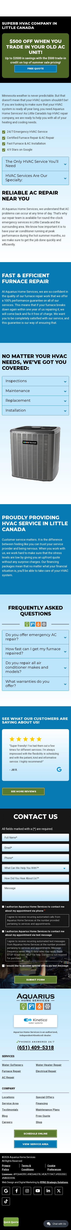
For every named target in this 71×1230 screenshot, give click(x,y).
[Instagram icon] (27, 1191)
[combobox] (35, 868)
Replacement (18, 400)
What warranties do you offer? (27, 683)
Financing (42, 1103)
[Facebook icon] (16, 1191)
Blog (5, 1116)
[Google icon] (6, 1191)
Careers (7, 1122)
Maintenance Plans (48, 1109)
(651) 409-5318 (35, 1048)
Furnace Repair (11, 1071)
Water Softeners (12, 1065)
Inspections (16, 381)
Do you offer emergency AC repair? (30, 637)
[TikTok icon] (6, 1201)
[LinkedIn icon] (48, 1191)
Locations (8, 1097)
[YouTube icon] (38, 1191)
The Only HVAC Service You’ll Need (31, 163)
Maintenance (17, 391)
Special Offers (45, 1097)
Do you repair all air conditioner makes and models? (26, 667)
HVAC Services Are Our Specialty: (26, 177)
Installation (15, 410)
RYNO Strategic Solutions (54, 1182)
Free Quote (43, 1116)
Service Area (10, 1103)
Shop (39, 1122)
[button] (35, 1134)
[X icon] (59, 1191)
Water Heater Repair (49, 1065)
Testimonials (10, 1109)
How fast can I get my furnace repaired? (33, 651)
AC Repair (8, 1077)
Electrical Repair (46, 1071)
